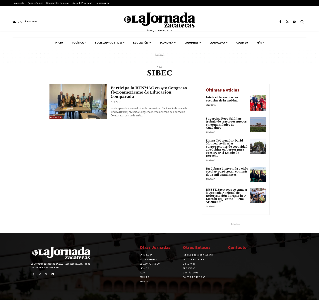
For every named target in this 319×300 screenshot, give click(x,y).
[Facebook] (280, 21)
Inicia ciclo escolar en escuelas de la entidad (222, 99)
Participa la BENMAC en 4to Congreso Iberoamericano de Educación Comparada (149, 92)
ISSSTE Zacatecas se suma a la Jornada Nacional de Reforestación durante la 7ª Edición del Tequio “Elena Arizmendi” (226, 196)
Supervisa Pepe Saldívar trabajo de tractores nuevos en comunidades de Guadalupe (226, 123)
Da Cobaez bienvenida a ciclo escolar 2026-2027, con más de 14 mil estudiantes (227, 172)
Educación (55, 117)
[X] (287, 21)
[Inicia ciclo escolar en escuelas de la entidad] (258, 103)
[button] (302, 21)
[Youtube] (294, 21)
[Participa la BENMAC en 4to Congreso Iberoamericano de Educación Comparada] (78, 101)
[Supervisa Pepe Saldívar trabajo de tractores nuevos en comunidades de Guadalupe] (258, 124)
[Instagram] (39, 274)
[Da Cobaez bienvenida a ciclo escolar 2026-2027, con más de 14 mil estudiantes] (258, 174)
